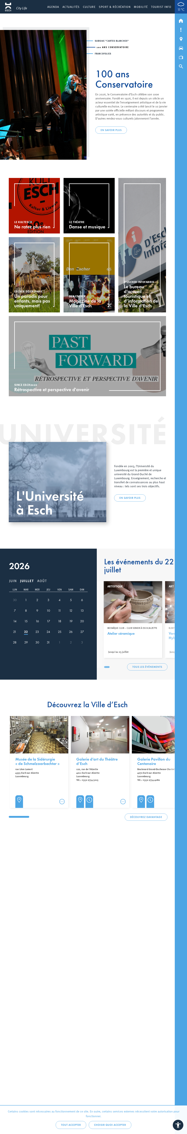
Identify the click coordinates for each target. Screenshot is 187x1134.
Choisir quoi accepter (110, 1125)
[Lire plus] (62, 801)
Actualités (71, 7)
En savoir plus (111, 127)
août (42, 580)
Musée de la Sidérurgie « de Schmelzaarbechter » (37, 761)
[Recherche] (181, 65)
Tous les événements (147, 666)
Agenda (53, 7)
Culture (89, 7)
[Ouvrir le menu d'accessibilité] (178, 1125)
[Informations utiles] (181, 29)
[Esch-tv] (181, 56)
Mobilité (141, 7)
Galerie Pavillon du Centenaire (153, 761)
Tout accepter (71, 1125)
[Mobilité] (181, 47)
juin (13, 580)
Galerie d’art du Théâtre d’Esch (97, 761)
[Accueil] (181, 19)
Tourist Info (161, 7)
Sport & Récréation (115, 7)
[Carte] (181, 38)
